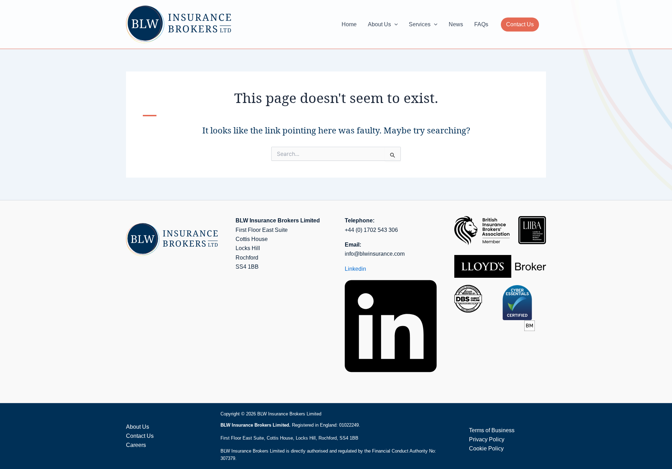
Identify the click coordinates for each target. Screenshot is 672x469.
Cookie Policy (486, 448)
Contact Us (520, 24)
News (456, 24)
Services (419, 24)
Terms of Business (491, 430)
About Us (379, 24)
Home (349, 24)
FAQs (481, 24)
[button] (394, 25)
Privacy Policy (486, 439)
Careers (136, 445)
